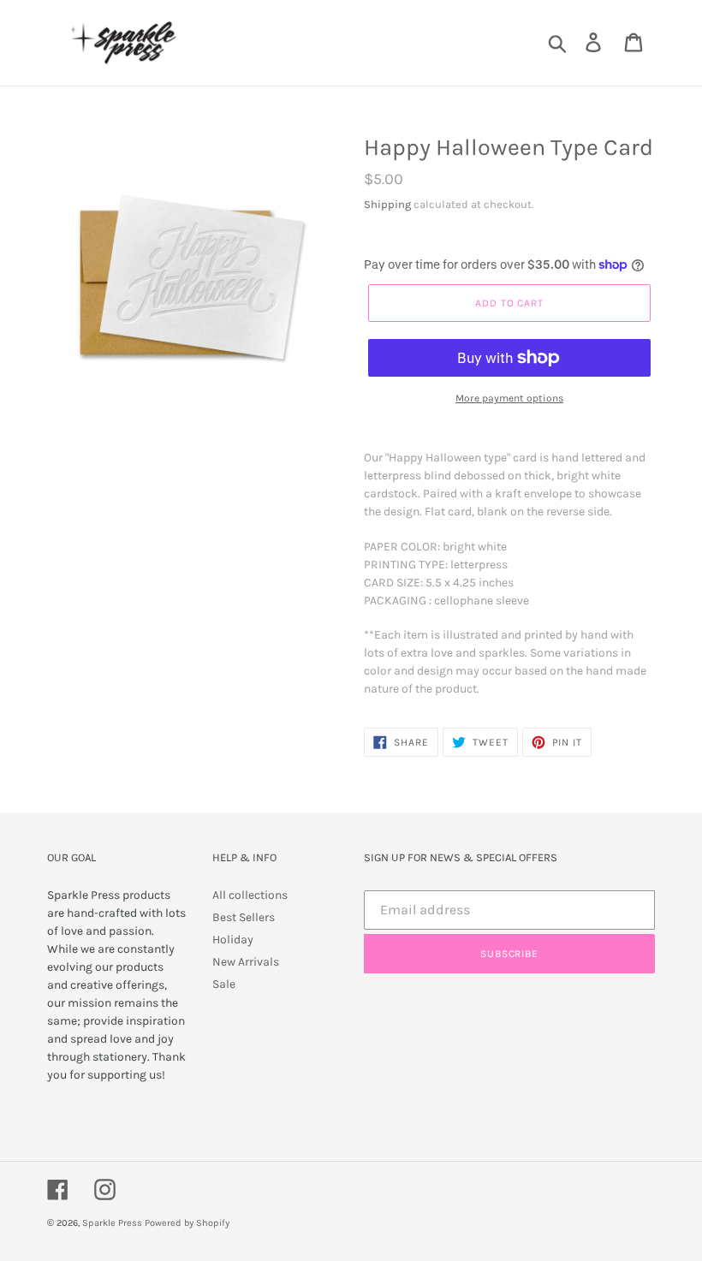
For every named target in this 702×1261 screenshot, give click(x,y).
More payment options (509, 398)
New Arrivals (245, 962)
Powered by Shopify (187, 1222)
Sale (223, 984)
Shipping (387, 204)
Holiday (232, 939)
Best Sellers (243, 917)
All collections (250, 895)
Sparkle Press (112, 1222)
